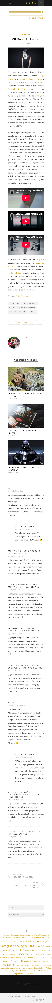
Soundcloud (16, 273)
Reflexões (29, 961)
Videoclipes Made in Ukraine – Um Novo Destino (25, 833)
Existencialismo (7, 942)
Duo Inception (37, 82)
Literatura (28, 950)
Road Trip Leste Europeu (35, 965)
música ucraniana (27, 307)
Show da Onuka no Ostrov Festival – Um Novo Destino (24, 586)
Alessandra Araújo (25, 526)
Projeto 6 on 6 (12, 961)
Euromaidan (42, 937)
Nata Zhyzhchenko (18, 312)
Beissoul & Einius (17, 89)
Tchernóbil (39, 968)
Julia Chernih (22, 296)
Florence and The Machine (22, 942)
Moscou (12, 954)
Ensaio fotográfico (30, 938)
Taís (10, 488)
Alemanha (7, 935)
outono (31, 957)
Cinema (19, 937)
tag (20, 968)
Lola (37, 950)
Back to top (37, 1000)
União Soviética (23, 970)
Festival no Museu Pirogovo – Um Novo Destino (25, 552)
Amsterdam (16, 935)
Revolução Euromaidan (43, 961)
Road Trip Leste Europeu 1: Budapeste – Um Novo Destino (25, 666)
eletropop (14, 303)
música (12, 307)
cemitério (45, 935)
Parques (41, 958)
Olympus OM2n (10, 957)
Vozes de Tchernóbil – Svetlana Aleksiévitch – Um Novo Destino (23, 794)
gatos (39, 946)
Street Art (12, 968)
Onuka (37, 95)
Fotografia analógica (17, 945)
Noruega (47, 954)
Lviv (42, 950)
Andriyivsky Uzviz (34, 935)
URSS (37, 970)
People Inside (14, 82)
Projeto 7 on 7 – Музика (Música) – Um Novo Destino (24, 629)
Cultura (26, 35)
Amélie (24, 935)
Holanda (48, 946)
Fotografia (40, 941)
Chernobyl (9, 937)
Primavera (48, 958)
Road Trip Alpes (21, 965)
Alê (25, 338)
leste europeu (12, 950)
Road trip (8, 965)
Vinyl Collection (33, 974)
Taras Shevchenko (27, 968)
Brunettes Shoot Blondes (30, 79)
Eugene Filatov (29, 303)
